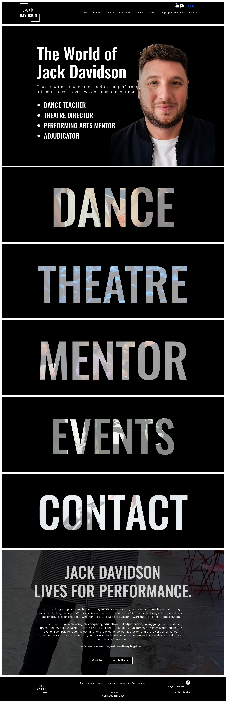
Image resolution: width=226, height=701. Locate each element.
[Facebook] (188, 682)
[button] (177, 5)
